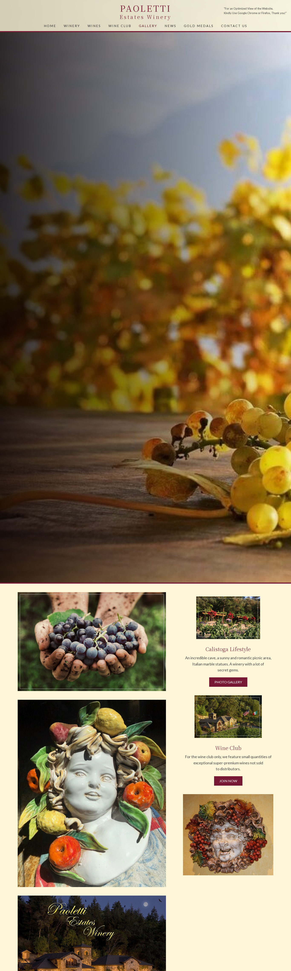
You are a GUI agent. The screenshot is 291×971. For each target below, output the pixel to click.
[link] (50, 25)
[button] (228, 682)
